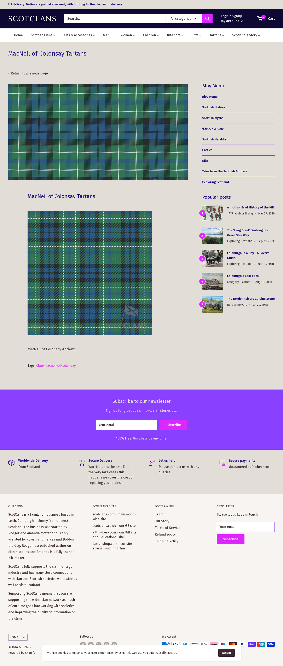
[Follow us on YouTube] (114, 645)
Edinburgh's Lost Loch (243, 276)
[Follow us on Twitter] (91, 645)
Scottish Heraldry (214, 139)
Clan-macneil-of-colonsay (56, 366)
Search (160, 514)
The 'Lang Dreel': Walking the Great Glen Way (247, 232)
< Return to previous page (28, 73)
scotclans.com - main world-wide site (114, 516)
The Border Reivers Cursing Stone (251, 299)
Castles (207, 150)
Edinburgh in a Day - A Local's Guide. (248, 255)
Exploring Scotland (215, 182)
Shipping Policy (166, 541)
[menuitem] (15, 35)
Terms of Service (167, 528)
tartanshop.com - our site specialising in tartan (112, 546)
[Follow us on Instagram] (99, 645)
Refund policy (165, 534)
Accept (226, 653)
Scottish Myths (212, 118)
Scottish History (213, 107)
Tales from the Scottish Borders (224, 171)
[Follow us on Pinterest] (106, 645)
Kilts (205, 161)
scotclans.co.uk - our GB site (114, 526)
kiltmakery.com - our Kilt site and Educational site (115, 534)
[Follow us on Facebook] (83, 645)
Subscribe (173, 425)
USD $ (14, 637)
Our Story (162, 521)
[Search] (207, 18)
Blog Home (210, 97)
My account (230, 21)
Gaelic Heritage (213, 128)
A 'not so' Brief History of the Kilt (250, 207)
